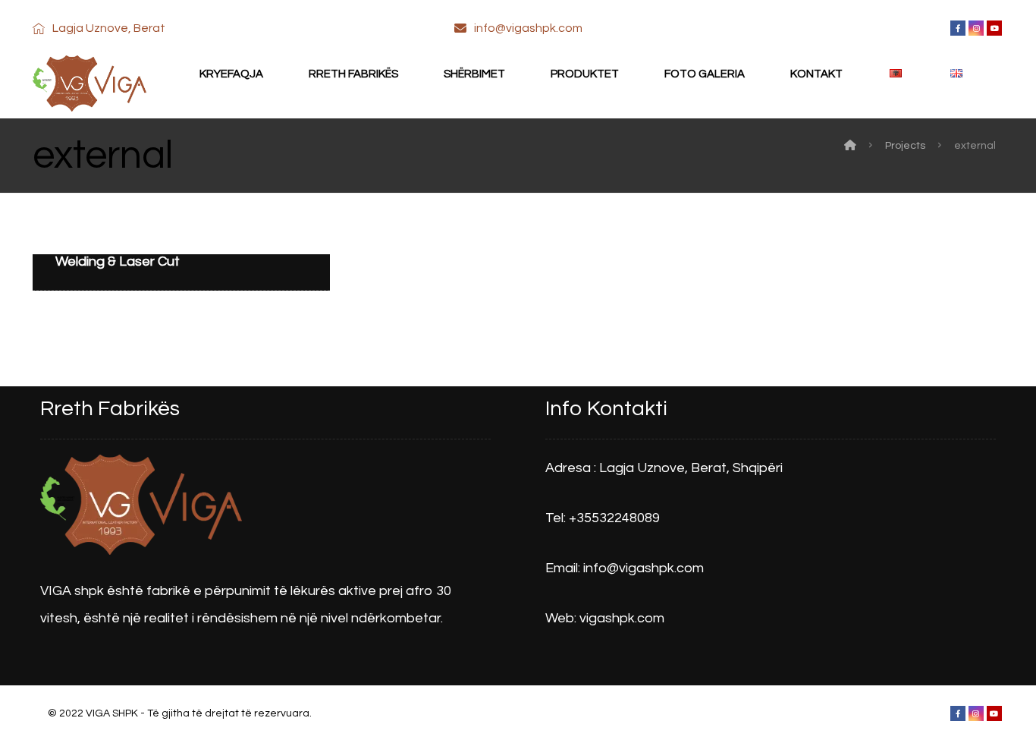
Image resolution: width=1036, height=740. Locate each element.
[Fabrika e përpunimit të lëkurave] (89, 86)
